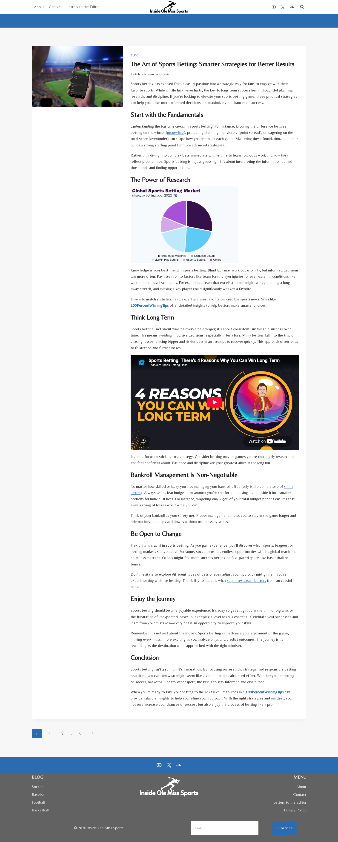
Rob (137, 74)
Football (38, 802)
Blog (134, 55)
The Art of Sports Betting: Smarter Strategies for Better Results (213, 64)
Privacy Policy (295, 810)
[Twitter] (283, 7)
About (39, 6)
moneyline (175, 132)
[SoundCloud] (292, 7)
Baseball (39, 794)
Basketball (40, 810)
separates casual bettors (246, 580)
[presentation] (77, 76)
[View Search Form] (302, 7)
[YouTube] (274, 7)
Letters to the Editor (83, 6)
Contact (55, 6)
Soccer (37, 786)
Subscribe (284, 827)
